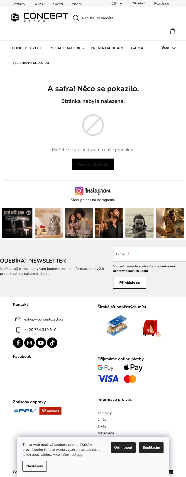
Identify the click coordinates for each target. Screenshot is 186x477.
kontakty (19, 4)
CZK (114, 3)
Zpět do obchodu (93, 164)
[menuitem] (27, 48)
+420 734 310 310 (40, 329)
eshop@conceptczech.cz (43, 319)
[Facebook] (18, 342)
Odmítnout (123, 447)
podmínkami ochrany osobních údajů (144, 268)
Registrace (161, 3)
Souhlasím (151, 447)
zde (79, 454)
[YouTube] (41, 342)
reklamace (106, 433)
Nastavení (34, 466)
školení (58, 4)
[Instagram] (29, 342)
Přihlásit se (129, 282)
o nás (39, 4)
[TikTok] (52, 342)
